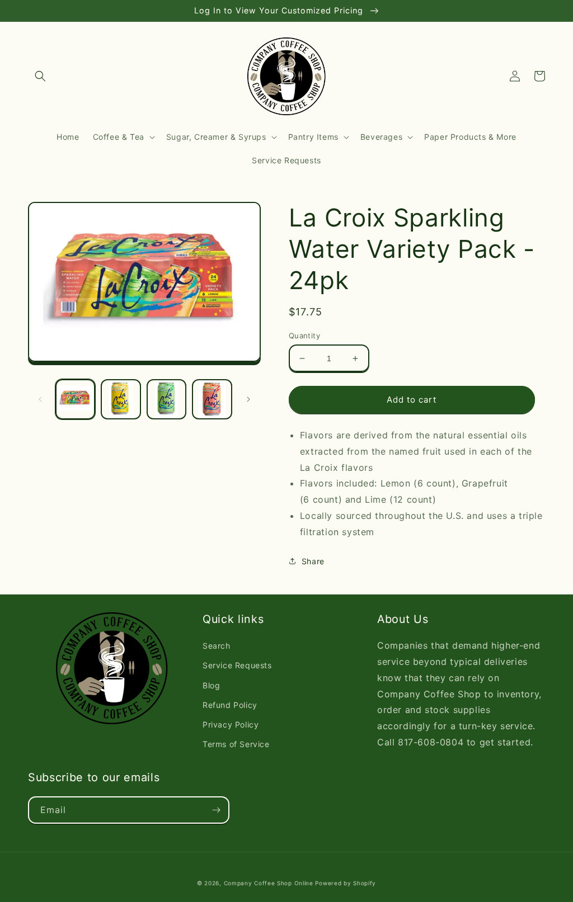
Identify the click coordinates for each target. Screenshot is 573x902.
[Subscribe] (216, 810)
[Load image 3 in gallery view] (166, 399)
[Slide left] (40, 399)
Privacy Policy (231, 724)
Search (217, 645)
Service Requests (237, 665)
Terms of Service (236, 744)
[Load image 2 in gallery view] (120, 399)
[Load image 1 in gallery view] (75, 399)
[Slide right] (248, 399)
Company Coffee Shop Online (268, 883)
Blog (211, 685)
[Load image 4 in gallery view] (212, 399)
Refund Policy (230, 705)
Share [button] (313, 561)
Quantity (304, 335)
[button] (40, 76)
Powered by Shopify (345, 883)
